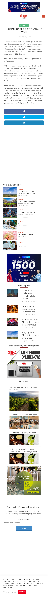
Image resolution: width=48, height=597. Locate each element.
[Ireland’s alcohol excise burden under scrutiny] (14, 309)
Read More (7, 587)
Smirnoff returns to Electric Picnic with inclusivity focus (30, 322)
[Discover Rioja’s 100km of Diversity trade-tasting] (24, 401)
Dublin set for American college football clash (26, 202)
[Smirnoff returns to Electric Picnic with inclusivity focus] (14, 322)
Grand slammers (23, 224)
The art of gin (22, 245)
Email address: (24, 520)
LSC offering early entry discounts (22, 433)
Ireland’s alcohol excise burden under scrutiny (29, 309)
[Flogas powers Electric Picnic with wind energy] (14, 335)
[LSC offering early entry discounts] (24, 440)
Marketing (24, 25)
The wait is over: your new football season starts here (27, 214)
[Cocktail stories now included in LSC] (24, 422)
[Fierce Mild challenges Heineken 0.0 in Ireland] (14, 293)
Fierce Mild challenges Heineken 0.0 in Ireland (29, 295)
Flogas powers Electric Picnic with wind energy (26, 192)
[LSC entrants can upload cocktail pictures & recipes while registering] (24, 458)
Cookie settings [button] (9, 592)
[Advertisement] (24, 153)
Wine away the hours (25, 234)
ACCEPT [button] (22, 592)
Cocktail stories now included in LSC (23, 415)
